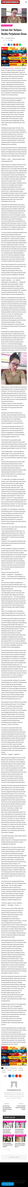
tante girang (3, 1071)
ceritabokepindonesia (7, 68)
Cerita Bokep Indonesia (13, 1068)
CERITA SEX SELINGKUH (6, 25)
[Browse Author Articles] (14, 1084)
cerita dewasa (21, 1068)
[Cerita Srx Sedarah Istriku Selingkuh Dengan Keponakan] (8, 1124)
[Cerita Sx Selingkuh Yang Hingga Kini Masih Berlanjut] (8, 1138)
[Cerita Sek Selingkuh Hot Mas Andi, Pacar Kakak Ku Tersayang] (20, 1124)
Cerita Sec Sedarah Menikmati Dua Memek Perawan (20, 1107)
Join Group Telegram (8, 1183)
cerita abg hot (6, 1068)
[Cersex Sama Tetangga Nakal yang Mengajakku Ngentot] (20, 1138)
